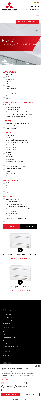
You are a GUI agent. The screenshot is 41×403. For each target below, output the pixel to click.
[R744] (4, 192)
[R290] (4, 182)
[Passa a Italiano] (34, 3)
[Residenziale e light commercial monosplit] (4, 111)
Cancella (29, 226)
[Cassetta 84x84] (4, 149)
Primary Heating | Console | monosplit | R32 (20, 254)
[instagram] (32, 6)
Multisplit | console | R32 (21, 286)
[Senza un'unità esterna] (4, 168)
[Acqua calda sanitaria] (4, 199)
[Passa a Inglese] (37, 3)
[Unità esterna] (4, 173)
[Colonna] (4, 154)
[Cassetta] (4, 137)
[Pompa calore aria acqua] (4, 204)
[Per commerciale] (4, 126)
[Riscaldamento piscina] (4, 216)
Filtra (11, 226)
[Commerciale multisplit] (4, 109)
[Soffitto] (4, 171)
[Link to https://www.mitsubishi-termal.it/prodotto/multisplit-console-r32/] (20, 282)
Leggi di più (4, 379)
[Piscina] (4, 86)
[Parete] (4, 164)
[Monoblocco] (4, 159)
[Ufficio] (4, 98)
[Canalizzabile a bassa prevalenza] (4, 140)
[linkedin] (38, 6)
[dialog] (20, 383)
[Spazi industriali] (4, 93)
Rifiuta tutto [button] (30, 394)
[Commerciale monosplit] (4, 107)
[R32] (4, 185)
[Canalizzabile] (4, 135)
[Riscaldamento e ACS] (4, 213)
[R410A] (4, 187)
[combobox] (36, 366)
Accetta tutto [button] (11, 394)
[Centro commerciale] (4, 76)
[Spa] (4, 91)
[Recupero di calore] (4, 211)
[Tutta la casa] (4, 95)
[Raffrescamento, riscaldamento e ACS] (4, 208)
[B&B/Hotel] (4, 74)
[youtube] (35, 6)
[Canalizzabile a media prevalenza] (4, 142)
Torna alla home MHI (32, 9)
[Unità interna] (4, 176)
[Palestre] (4, 84)
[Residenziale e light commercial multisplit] (4, 114)
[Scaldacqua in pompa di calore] (4, 218)
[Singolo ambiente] (4, 88)
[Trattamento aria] (4, 220)
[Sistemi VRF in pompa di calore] (4, 116)
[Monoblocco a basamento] (4, 161)
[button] (20, 399)
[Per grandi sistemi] (4, 128)
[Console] (4, 152)
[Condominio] (4, 79)
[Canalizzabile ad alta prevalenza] (4, 144)
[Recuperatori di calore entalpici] (4, 166)
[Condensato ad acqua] (4, 201)
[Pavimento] (4, 156)
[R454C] (4, 190)
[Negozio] (4, 81)
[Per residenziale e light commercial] (4, 123)
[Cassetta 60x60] (4, 147)
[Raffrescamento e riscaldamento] (4, 206)
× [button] (39, 366)
